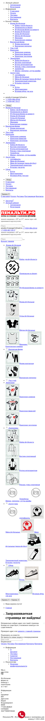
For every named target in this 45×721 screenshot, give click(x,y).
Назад (8, 105)
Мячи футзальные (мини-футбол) (28, 79)
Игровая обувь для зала (24, 91)
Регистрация (15, 7)
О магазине (14, 11)
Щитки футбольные (22, 36)
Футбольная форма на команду (27, 30)
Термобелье (19, 69)
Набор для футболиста (23, 25)
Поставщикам (15, 17)
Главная (9, 608)
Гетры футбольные (22, 34)
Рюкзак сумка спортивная (25, 67)
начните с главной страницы (29, 631)
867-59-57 (8, 230)
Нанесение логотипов (23, 56)
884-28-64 (30, 228)
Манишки (19, 38)
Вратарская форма (17, 42)
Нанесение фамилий (23, 54)
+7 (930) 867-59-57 (13, 101)
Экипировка (15, 58)
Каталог (7, 241)
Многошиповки (21, 89)
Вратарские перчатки (23, 46)
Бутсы (17, 87)
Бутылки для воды (22, 83)
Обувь (12, 85)
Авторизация (15, 5)
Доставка (13, 15)
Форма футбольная (17, 23)
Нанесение (14, 50)
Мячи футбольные (22, 77)
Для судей (14, 48)
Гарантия (13, 656)
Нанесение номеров (22, 52)
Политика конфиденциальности (18, 665)
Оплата (13, 13)
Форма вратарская (22, 44)
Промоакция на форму (24, 27)
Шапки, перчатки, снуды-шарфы (27, 71)
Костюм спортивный (23, 62)
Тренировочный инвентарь (25, 81)
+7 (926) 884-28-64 (13, 99)
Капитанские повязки (23, 40)
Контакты (14, 19)
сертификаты (20, 75)
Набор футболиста (22, 60)
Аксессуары (15, 73)
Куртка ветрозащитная (24, 65)
